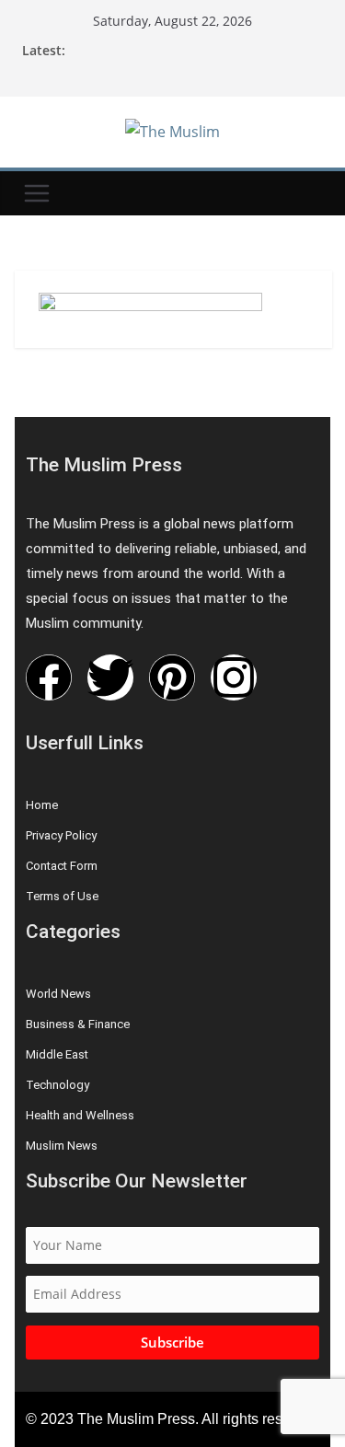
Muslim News (62, 1145)
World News (58, 994)
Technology (57, 1085)
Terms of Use (62, 896)
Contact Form (62, 866)
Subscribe (172, 1342)
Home (42, 805)
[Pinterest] (172, 677)
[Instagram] (234, 677)
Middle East (57, 1054)
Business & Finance (78, 1024)
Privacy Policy (61, 835)
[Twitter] (110, 677)
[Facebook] (49, 677)
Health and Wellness (80, 1115)
